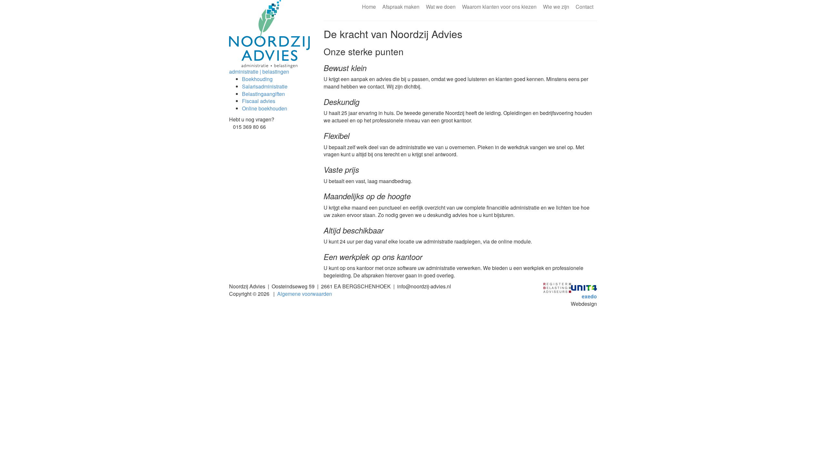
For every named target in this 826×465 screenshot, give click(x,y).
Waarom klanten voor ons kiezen (499, 6)
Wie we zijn (556, 6)
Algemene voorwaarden (304, 293)
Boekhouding (257, 79)
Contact (584, 6)
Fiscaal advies (258, 101)
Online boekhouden (264, 108)
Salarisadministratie (264, 86)
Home (369, 6)
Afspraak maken (400, 6)
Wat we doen (441, 6)
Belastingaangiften (263, 94)
